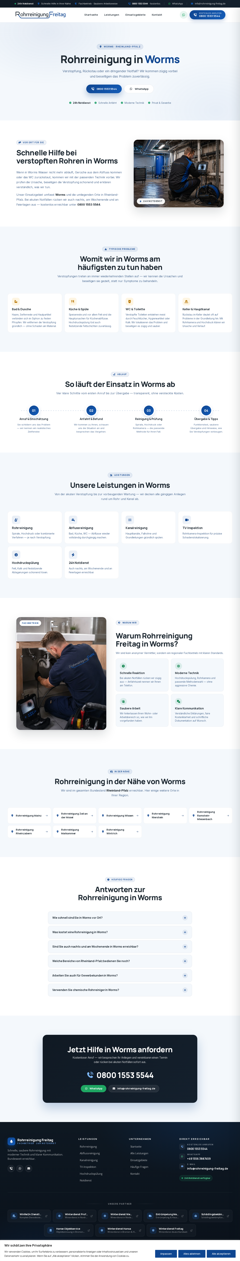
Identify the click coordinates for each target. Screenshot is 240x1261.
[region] (120, 1250)
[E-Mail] (28, 1168)
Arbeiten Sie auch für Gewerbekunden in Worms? (85, 975)
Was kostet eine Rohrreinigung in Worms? (80, 932)
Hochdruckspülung (91, 1173)
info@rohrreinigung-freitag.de (136, 1088)
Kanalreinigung (89, 1160)
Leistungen (111, 15)
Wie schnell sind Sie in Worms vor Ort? (77, 918)
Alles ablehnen (191, 1253)
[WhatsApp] (19, 1168)
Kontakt (157, 15)
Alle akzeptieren (221, 1253)
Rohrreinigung (88, 1146)
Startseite (91, 15)
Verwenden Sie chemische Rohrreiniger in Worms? (85, 990)
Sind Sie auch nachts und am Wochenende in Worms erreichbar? (95, 946)
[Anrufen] (11, 1168)
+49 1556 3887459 (199, 1159)
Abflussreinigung (90, 1153)
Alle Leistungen (139, 1153)
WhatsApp (142, 89)
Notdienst (85, 1180)
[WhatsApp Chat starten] (183, 15)
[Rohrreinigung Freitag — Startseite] (41, 14)
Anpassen (166, 1253)
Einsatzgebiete (135, 15)
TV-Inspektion (88, 1167)
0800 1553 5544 (107, 89)
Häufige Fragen (139, 1167)
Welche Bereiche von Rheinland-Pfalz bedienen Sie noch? (91, 961)
